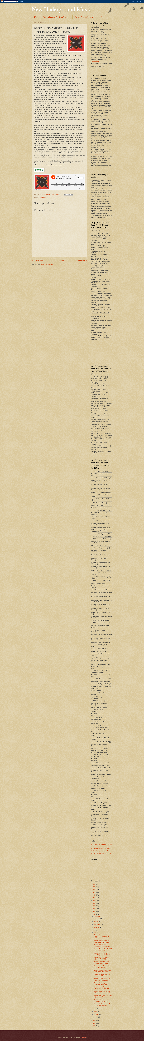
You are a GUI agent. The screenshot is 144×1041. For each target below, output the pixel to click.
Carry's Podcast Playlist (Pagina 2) (88, 17)
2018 (94, 906)
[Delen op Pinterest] (72, 195)
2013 (94, 1023)
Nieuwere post (37, 260)
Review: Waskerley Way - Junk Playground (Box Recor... (102, 975)
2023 (94, 892)
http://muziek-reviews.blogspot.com (101, 848)
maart (96, 1011)
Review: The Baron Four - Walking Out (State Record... (103, 954)
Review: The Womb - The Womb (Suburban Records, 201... (102, 936)
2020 (94, 900)
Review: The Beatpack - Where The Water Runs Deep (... (102, 970)
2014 (94, 1020)
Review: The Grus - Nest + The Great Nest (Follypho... (102, 1004)
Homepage (60, 260)
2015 (94, 914)
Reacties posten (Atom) (47, 264)
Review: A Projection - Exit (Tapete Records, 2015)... (102, 962)
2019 (94, 903)
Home (36, 17)
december (97, 916)
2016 (94, 911)
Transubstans (42, 197)
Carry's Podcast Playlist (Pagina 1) (57, 17)
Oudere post (82, 260)
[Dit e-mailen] (65, 195)
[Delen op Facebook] (70, 195)
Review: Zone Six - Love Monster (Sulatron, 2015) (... (102, 1000)
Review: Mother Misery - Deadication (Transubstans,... (103, 945)
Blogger (84, 1037)
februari (96, 1014)
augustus (97, 927)
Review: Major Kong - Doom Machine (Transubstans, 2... (102, 992)
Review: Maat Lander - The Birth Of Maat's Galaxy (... (103, 949)
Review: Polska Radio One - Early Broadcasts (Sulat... (102, 987)
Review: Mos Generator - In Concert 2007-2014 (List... (102, 941)
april (95, 1009)
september (97, 924)
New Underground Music (61, 9)
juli (95, 930)
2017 (94, 908)
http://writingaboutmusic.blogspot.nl (101, 853)
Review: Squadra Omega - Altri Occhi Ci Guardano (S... (102, 979)
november (97, 919)
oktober (96, 921)
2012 (94, 1026)
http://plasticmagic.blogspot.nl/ (99, 851)
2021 (94, 898)
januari (96, 1017)
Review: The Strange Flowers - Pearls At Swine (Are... (102, 983)
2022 (94, 895)
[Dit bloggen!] (66, 195)
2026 (94, 884)
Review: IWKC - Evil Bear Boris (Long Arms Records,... (103, 996)
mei (95, 932)
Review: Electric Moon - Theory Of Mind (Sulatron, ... (103, 966)
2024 (94, 889)
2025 (94, 887)
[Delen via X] (68, 195)
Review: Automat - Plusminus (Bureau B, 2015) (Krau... (102, 958)
